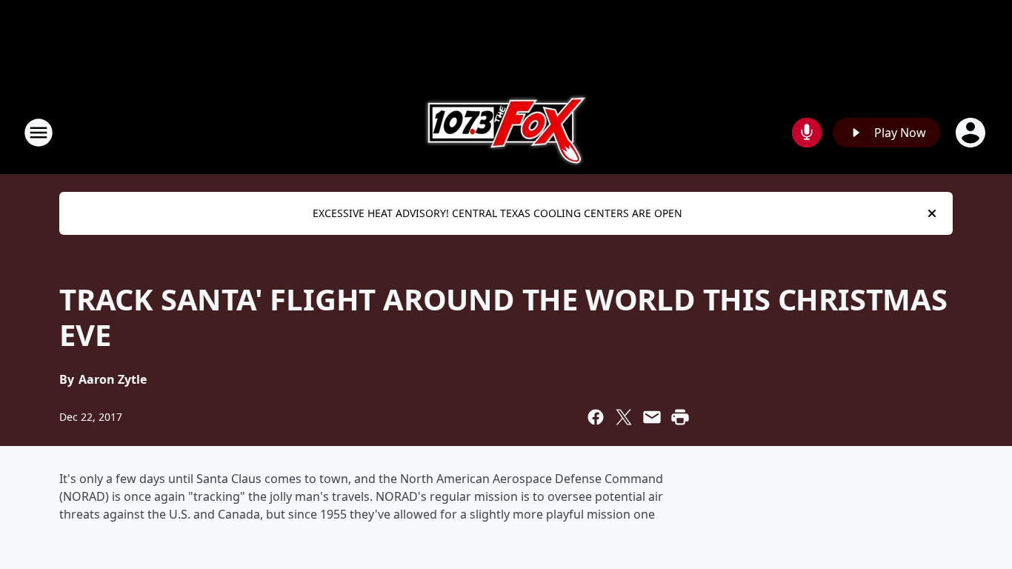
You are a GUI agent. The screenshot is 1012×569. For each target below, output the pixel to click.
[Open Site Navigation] (38, 132)
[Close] (932, 213)
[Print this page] (680, 417)
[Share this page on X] (623, 417)
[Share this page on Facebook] (595, 417)
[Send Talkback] (807, 132)
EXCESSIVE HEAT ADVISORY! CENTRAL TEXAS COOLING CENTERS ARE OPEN (497, 213)
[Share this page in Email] (652, 417)
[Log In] (972, 132)
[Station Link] (506, 132)
